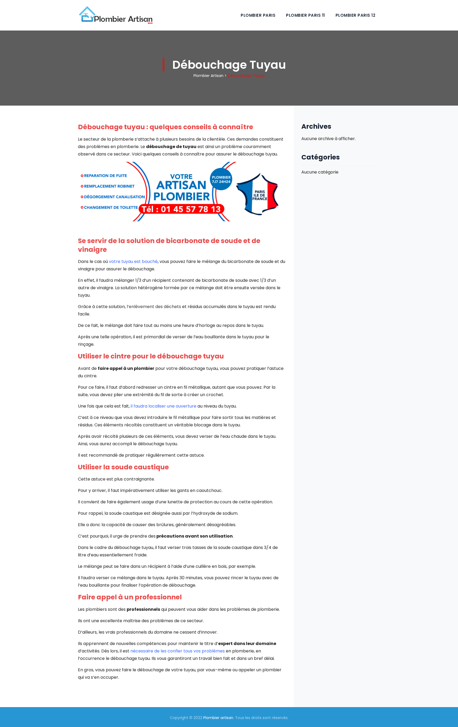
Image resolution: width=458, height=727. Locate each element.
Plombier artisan (218, 717)
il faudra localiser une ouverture (164, 406)
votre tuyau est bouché (133, 261)
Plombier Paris (258, 15)
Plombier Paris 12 (356, 15)
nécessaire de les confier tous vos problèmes (177, 651)
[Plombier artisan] (115, 15)
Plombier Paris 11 (305, 15)
